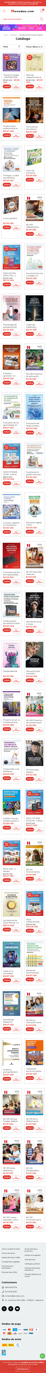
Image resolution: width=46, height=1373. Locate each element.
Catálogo (13, 35)
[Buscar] (41, 19)
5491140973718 (11, 1287)
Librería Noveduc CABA (11, 1258)
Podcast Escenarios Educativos (32, 1269)
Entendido (23, 1369)
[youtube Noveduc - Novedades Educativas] (17, 1308)
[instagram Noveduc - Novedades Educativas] (4, 1308)
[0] (41, 12)
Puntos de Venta (8, 1253)
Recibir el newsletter (33, 1255)
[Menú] (4, 11)
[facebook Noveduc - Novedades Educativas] (10, 1308)
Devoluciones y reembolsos (8, 1267)
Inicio (6, 35)
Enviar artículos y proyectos (31, 1250)
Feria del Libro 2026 (9, 1272)
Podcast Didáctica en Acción (33, 1275)
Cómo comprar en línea (11, 1249)
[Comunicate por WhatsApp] (42, 1355)
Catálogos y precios (32, 1264)
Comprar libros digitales (11, 1262)
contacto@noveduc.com (14, 1296)
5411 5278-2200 (11, 1292)
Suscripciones (30, 1260)
